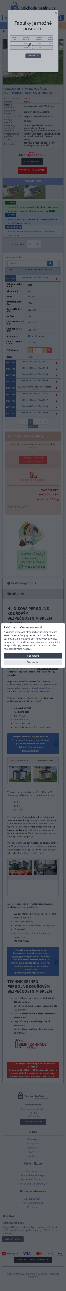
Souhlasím (33, 655)
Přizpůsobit (33, 662)
